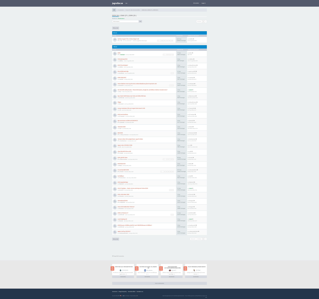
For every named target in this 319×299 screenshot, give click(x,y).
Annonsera (114, 291)
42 (166, 171)
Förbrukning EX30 (122, 59)
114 (172, 40)
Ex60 (190, 176)
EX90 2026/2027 (122, 77)
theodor (121, 221)
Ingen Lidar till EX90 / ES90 (125, 145)
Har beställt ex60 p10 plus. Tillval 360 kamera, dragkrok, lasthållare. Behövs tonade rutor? (142, 90)
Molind (190, 127)
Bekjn (120, 165)
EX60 (119, 53)
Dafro (190, 53)
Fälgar (119, 102)
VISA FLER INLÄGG (159, 283)
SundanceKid (192, 225)
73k (121, 40)
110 (162, 40)
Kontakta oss (140, 291)
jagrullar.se (117, 3)
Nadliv (121, 153)
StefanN (122, 54)
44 (170, 171)
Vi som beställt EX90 (123, 170)
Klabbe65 (121, 184)
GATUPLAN (121, 97)
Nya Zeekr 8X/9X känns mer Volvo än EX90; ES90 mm (132, 96)
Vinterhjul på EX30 (123, 200)
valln (190, 151)
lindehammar (123, 141)
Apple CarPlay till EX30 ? (124, 231)
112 (167, 40)
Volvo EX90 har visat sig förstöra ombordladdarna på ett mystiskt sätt (137, 83)
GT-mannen (122, 116)
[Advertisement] (160, 248)
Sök (126, 3)
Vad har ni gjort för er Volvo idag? (140, 40)
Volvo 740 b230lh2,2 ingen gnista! (197, 266)
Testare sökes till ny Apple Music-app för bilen (130, 139)
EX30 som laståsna (123, 114)
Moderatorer (121, 18)
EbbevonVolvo (123, 159)
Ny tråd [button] (116, 28)
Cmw (120, 128)
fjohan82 (122, 122)
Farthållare (121, 176)
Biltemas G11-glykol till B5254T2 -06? (148, 267)
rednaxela (191, 83)
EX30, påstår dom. (123, 157)
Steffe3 (191, 39)
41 (164, 171)
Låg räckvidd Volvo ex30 (124, 151)
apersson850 (192, 71)
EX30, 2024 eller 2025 (123, 194)
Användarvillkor (132, 291)
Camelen (121, 79)
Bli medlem (196, 3)
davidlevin (121, 73)
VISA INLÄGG (123, 276)
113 (169, 40)
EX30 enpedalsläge (123, 182)
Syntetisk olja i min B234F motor (124, 266)
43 (168, 171)
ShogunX (191, 200)
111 (164, 40)
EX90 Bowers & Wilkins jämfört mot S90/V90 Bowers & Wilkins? (135, 225)
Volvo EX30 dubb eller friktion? (126, 207)
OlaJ (120, 91)
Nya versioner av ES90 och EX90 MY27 (128, 120)
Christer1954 (192, 133)
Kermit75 (121, 85)
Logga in (203, 3)
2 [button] (205, 21)
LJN (120, 110)
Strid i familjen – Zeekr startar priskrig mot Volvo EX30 (133, 188)
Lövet (190, 90)
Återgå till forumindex (118, 256)
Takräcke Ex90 (121, 127)
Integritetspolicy (123, 291)
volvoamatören (193, 170)
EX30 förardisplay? (123, 65)
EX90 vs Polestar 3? (123, 213)
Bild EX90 (120, 133)
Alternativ (193, 239)
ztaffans (121, 61)
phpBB (136, 295)
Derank (191, 157)
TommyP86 (191, 108)
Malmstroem (192, 96)
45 (172, 171)
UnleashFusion (192, 65)
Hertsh (122, 171)
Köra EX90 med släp (123, 71)
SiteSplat (128, 295)
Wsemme (121, 208)
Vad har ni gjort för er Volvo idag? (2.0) (128, 39)
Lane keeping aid (122, 219)
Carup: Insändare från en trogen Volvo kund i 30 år (131, 108)
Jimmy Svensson (124, 134)
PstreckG (121, 196)
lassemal (121, 104)
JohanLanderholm (123, 233)
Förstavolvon (122, 177)
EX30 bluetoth (121, 163)
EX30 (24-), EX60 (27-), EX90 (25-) (124, 15)
